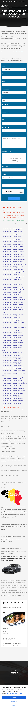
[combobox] (4, 177)
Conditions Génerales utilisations (14, 693)
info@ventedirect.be (20, 1)
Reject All (14, 705)
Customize (14, 701)
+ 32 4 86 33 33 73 (9, 1)
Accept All (14, 697)
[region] (14, 696)
